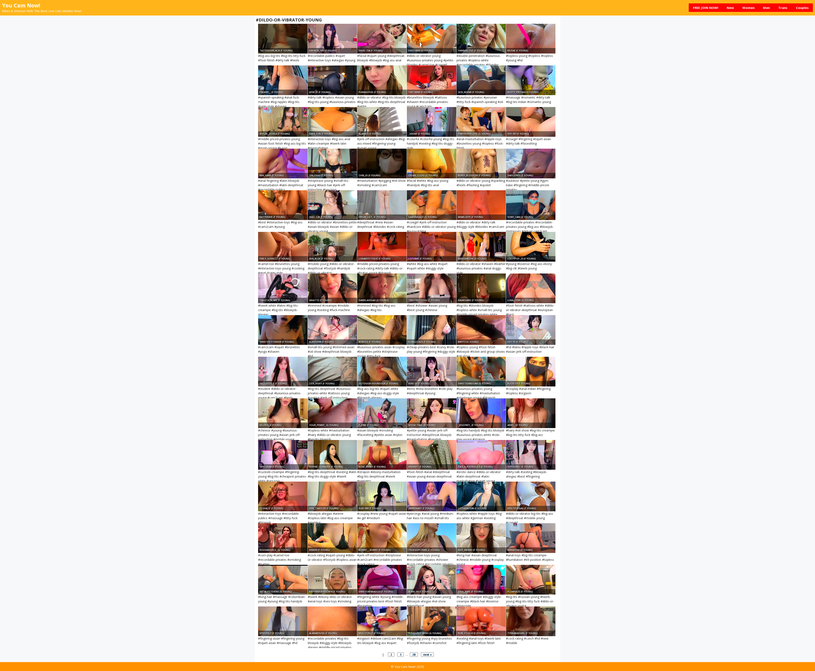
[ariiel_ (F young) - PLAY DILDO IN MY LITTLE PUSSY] (530, 413)
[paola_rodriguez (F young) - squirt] (481, 455)
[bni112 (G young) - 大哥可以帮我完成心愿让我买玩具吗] (481, 330)
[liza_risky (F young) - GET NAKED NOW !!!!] (332, 371)
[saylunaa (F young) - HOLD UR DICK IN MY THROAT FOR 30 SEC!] (283, 455)
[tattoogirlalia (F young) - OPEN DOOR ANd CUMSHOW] (283, 39)
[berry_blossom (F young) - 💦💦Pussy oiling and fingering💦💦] (481, 163)
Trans (782, 8)
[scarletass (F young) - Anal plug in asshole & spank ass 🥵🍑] (431, 330)
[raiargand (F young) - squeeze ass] (481, 288)
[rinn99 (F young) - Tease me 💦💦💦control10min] (332, 538)
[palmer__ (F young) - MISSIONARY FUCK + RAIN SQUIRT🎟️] (283, 80)
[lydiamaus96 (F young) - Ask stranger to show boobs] (481, 496)
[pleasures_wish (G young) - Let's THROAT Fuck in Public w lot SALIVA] (431, 621)
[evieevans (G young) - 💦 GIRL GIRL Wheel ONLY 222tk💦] (431, 39)
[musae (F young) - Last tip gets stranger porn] (530, 39)
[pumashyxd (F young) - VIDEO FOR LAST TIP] (382, 80)
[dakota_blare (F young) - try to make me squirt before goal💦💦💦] (283, 288)
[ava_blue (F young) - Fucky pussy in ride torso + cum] (332, 247)
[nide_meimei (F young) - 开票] (481, 538)
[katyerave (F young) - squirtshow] (283, 205)
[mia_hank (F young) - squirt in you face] (283, 163)
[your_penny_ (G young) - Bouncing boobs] (332, 413)
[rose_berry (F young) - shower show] (382, 455)
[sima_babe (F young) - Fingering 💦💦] (481, 580)
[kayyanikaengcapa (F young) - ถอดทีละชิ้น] (332, 580)
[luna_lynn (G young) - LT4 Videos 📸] (530, 288)
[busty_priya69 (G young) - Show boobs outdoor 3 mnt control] (530, 80)
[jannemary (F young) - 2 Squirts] (431, 496)
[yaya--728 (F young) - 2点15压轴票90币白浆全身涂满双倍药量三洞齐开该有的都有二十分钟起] (382, 39)
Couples (802, 8)
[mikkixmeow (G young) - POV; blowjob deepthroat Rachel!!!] (481, 247)
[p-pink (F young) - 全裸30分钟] (382, 413)
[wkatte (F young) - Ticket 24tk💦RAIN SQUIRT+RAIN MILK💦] (332, 288)
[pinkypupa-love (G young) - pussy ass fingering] (481, 122)
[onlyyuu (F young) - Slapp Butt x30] (332, 163)
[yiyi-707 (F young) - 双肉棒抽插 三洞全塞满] (530, 122)
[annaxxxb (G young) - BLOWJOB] (530, 538)
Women (748, 8)
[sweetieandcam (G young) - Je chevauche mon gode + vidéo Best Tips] (481, 371)
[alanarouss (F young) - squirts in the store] (332, 621)
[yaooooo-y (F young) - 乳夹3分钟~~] (283, 371)
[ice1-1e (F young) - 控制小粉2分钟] (530, 330)
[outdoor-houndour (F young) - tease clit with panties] (382, 371)
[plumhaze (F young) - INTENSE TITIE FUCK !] (530, 580)
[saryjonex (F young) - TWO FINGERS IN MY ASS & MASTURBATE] (530, 163)
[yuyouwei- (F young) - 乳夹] (530, 455)
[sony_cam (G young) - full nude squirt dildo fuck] (530, 205)
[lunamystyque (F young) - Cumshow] (382, 247)
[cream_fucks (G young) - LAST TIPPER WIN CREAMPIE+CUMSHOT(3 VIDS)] (431, 163)
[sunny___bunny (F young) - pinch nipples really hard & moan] (382, 538)
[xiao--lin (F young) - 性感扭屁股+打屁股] (332, 205)
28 (414, 655)
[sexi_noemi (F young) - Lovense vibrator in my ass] (481, 80)
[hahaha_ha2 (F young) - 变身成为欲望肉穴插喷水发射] (332, 39)
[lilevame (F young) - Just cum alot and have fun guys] (431, 247)
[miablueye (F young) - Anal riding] (481, 205)
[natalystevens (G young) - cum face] (283, 580)
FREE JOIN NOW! (705, 8)
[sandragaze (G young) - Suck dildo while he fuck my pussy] (431, 205)
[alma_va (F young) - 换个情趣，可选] (431, 580)
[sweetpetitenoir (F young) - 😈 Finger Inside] (283, 330)
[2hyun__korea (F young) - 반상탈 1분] (283, 122)
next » (427, 655)
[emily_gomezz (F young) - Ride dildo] (283, 247)
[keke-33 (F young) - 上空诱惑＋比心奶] (431, 371)
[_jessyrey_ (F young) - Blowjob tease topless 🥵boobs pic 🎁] (481, 413)
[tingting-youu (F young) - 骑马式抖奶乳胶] (431, 288)
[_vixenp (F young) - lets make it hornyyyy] (431, 122)
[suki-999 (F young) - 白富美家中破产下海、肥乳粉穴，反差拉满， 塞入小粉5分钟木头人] (382, 496)
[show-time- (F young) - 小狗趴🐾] (431, 413)
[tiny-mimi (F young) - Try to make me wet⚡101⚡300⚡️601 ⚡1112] (431, 80)
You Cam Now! (21, 5)
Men (766, 8)
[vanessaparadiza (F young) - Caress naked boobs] (382, 580)
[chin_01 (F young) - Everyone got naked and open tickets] (382, 163)
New (730, 8)
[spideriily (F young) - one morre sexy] (283, 621)
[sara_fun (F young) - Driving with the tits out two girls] (332, 122)
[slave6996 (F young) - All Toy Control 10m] (332, 330)
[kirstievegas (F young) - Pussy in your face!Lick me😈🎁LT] (530, 496)
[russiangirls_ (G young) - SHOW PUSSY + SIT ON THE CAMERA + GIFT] (283, 538)
